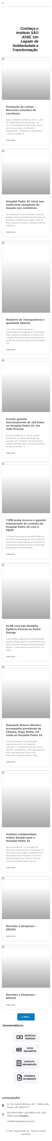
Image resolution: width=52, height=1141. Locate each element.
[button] (26, 1016)
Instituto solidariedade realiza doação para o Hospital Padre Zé (21, 837)
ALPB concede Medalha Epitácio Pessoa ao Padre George (23, 629)
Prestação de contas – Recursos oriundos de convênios (21, 110)
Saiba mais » (11, 140)
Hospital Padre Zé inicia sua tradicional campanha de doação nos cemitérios (25, 204)
